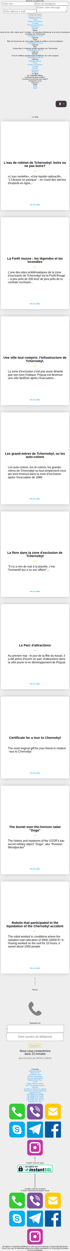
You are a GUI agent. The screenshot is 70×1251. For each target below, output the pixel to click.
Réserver (35, 83)
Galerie (35, 1087)
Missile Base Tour (35, 1080)
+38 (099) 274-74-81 (35, 1096)
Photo (35, 68)
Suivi (44, 1091)
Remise (35, 29)
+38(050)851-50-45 (35, 57)
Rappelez (35, 1045)
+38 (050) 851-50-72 (35, 1100)
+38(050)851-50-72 (35, 50)
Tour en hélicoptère (35, 1078)
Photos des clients (35, 25)
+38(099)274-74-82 (35, 43)
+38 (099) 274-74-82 (35, 1098)
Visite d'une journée (35, 1084)
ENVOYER (35, 15)
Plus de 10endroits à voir (35, 1074)
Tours (35, 20)
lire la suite (35, 205)
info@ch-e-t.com (35, 1102)
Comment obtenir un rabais (35, 1089)
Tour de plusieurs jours (35, 1085)
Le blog (35, 23)
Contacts (35, 27)
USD (35, 86)
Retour (35, 990)
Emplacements (35, 18)
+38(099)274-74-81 (35, 36)
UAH (35, 88)
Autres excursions (35, 21)
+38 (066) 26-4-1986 (35, 1094)
